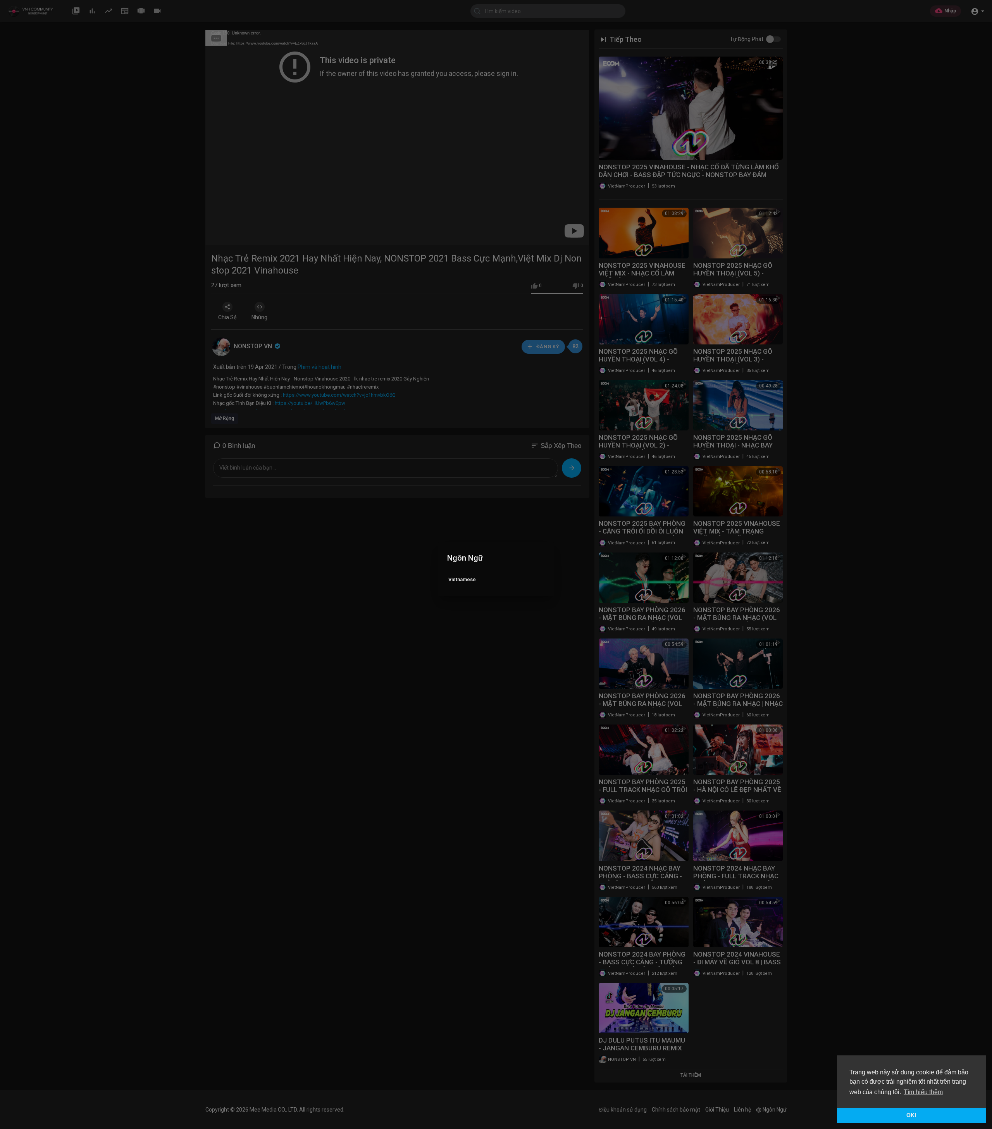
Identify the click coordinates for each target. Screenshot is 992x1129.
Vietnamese (462, 579)
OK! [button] (911, 1115)
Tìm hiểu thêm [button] (923, 1092)
